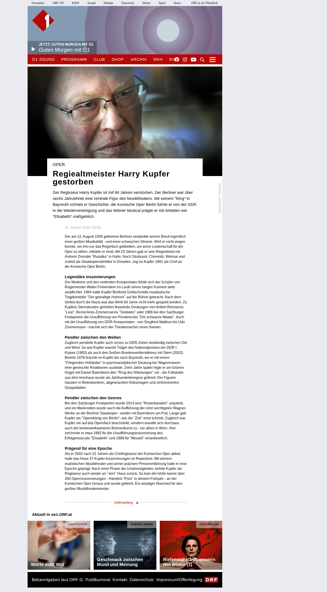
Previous (31, 544)
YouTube (193, 60)
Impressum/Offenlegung (179, 579)
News (177, 3)
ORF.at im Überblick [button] (204, 3)
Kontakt (120, 579)
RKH (158, 59)
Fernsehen (38, 3)
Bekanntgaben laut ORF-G (57, 579)
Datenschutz (142, 579)
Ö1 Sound (43, 59)
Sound (91, 3)
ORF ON (58, 3)
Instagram (185, 59)
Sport (162, 3)
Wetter (146, 3)
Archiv (139, 59)
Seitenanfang (123, 502)
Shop (118, 59)
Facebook (177, 59)
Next (218, 544)
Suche (202, 59)
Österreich (127, 3)
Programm (74, 59)
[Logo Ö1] (43, 20)
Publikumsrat (97, 579)
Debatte (108, 3)
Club (99, 59)
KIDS (75, 3)
